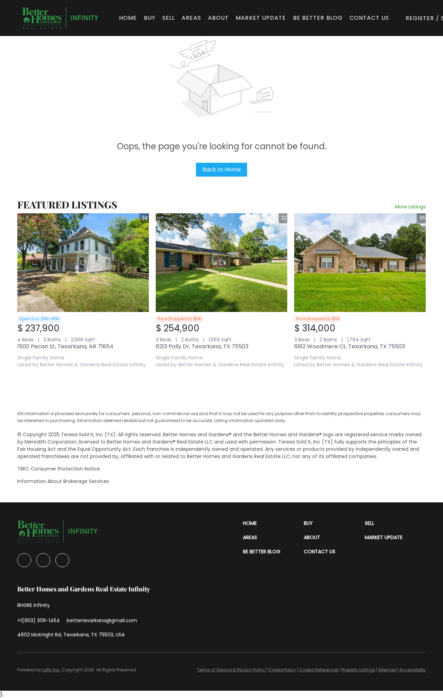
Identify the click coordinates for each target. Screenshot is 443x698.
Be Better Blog (318, 18)
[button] (60, 18)
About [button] (218, 18)
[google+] (62, 560)
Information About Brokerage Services (63, 481)
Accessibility (412, 670)
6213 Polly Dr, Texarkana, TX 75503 (202, 346)
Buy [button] (149, 18)
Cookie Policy (282, 670)
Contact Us (369, 18)
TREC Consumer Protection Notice (58, 468)
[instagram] (43, 560)
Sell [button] (168, 18)
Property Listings (358, 670)
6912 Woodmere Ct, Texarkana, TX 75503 (349, 346)
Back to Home (221, 169)
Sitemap (387, 670)
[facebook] (24, 560)
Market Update (261, 18)
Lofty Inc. (51, 670)
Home (128, 18)
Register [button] (420, 18)
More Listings (410, 206)
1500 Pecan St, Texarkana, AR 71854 (65, 346)
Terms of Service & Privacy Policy (231, 670)
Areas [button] (191, 18)
